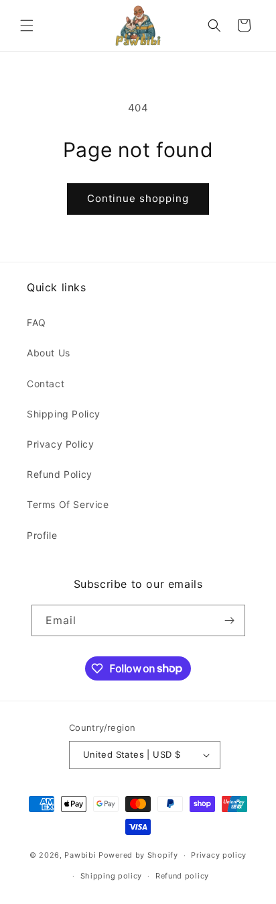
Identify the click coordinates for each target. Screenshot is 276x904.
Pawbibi (80, 855)
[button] (27, 25)
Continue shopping (138, 198)
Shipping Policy (63, 413)
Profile (42, 535)
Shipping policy (111, 876)
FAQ (36, 322)
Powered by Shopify (138, 855)
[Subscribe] (230, 620)
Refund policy (182, 876)
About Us (48, 352)
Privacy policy (219, 855)
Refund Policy (59, 474)
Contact (45, 383)
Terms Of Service (68, 504)
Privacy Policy (60, 444)
